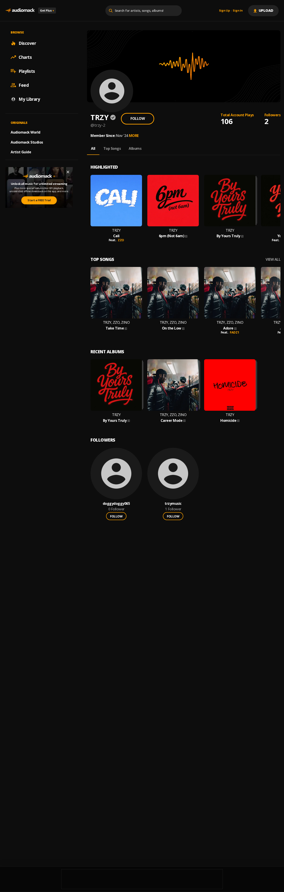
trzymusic (173, 503)
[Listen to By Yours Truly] (230, 200)
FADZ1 (234, 332)
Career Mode (172, 420)
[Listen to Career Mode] (173, 385)
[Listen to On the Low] (173, 292)
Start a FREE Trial (39, 200)
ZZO (121, 240)
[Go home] (20, 10)
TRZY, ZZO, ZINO (116, 322)
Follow (137, 118)
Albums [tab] (135, 148)
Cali (116, 236)
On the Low (171, 328)
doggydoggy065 (116, 503)
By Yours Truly (228, 236)
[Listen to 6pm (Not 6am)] (173, 200)
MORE (134, 135)
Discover (27, 43)
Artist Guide (21, 152)
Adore (228, 328)
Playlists (27, 71)
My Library (29, 99)
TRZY (116, 230)
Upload (266, 10)
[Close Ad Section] (68, 172)
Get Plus (47, 10)
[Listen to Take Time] (116, 292)
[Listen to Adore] (230, 292)
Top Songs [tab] (112, 148)
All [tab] (93, 148)
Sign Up (224, 10)
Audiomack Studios (27, 142)
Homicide (228, 420)
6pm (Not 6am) (171, 236)
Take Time (115, 328)
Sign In (238, 10)
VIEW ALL (273, 259)
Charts (25, 57)
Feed (24, 85)
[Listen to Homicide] (230, 385)
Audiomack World (25, 132)
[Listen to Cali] (116, 200)
